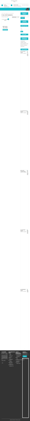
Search (25, 356)
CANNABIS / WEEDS (23, 42)
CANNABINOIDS (23, 41)
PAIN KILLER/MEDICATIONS (24, 43)
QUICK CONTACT (27, 9)
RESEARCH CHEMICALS (24, 45)
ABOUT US (10, 355)
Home (2, 13)
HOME (10, 354)
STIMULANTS (22, 46)
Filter (21, 31)
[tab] (23, 8)
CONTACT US (11, 366)
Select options (5, 29)
